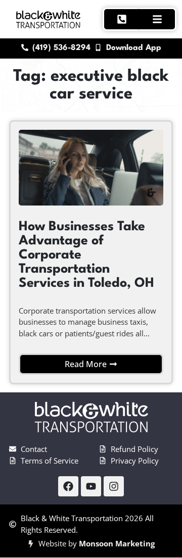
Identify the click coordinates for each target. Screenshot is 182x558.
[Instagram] (114, 486)
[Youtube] (91, 486)
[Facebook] (68, 486)
